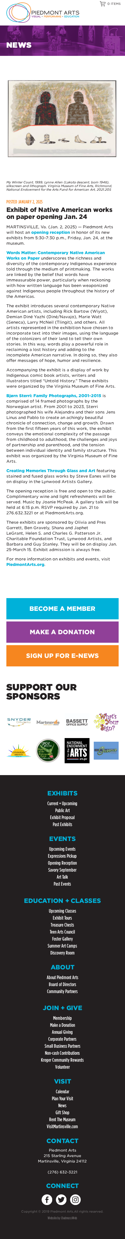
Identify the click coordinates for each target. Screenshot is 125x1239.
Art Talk (62, 877)
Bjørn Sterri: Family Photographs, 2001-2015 (53, 395)
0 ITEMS (114, 3)
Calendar (62, 1091)
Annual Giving (62, 1032)
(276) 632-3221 (62, 1172)
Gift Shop (62, 1112)
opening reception (50, 232)
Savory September (62, 870)
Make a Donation (62, 1025)
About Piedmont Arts (62, 977)
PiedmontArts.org (25, 564)
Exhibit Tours (62, 918)
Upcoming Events (62, 849)
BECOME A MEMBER (62, 608)
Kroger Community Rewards (62, 1060)
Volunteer (62, 1067)
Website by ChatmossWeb (62, 1218)
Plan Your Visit (62, 1098)
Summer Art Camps (62, 946)
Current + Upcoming (62, 803)
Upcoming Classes (62, 911)
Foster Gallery (62, 939)
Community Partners (62, 991)
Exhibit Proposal (62, 817)
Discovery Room (62, 953)
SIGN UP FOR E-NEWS (62, 655)
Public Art (62, 810)
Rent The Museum (62, 1119)
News (62, 1105)
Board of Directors (62, 984)
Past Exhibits (62, 824)
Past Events (62, 884)
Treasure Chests (62, 925)
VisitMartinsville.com (62, 1126)
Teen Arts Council (62, 932)
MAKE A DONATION (62, 632)
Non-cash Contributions (62, 1053)
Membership (62, 1018)
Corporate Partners (62, 1039)
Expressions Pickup (62, 856)
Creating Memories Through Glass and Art (50, 470)
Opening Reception (62, 863)
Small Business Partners (62, 1046)
